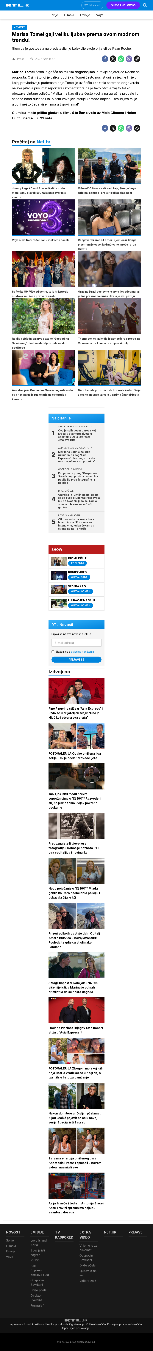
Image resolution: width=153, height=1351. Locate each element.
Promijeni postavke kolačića (124, 1324)
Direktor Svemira (36, 1298)
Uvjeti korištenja (34, 1324)
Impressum (16, 1324)
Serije (54, 15)
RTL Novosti (62, 624)
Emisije (85, 15)
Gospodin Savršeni (37, 1282)
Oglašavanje (77, 1324)
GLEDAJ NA (118, 5)
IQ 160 (35, 1260)
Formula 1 (37, 1305)
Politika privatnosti (57, 1324)
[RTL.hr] (17, 5)
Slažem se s (75, 651)
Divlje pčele (38, 1290)
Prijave (136, 1232)
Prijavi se (76, 659)
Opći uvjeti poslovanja (75, 1328)
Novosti (13, 1232)
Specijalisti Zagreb (37, 1252)
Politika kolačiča (96, 1324)
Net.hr (44, 142)
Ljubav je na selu (87, 1273)
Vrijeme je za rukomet (88, 1248)
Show (56, 550)
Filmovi (69, 15)
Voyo (100, 15)
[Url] (137, 58)
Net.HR (110, 1232)
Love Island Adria (38, 1243)
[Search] (145, 5)
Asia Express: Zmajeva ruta (39, 1270)
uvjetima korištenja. (82, 651)
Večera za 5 (87, 1281)
